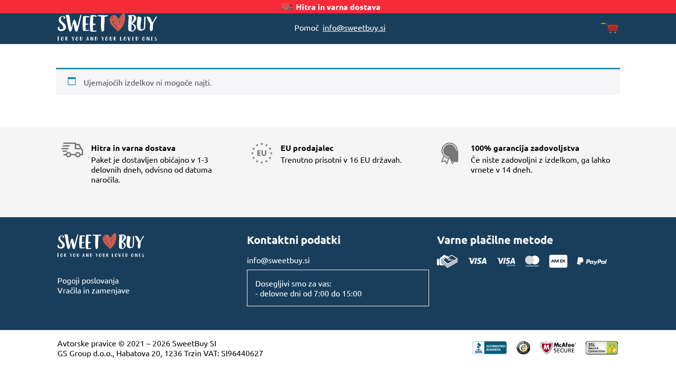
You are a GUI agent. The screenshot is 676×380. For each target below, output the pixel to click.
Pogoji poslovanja (88, 280)
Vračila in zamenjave (93, 290)
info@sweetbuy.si (354, 27)
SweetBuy (127, 27)
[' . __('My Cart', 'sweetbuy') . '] (610, 29)
